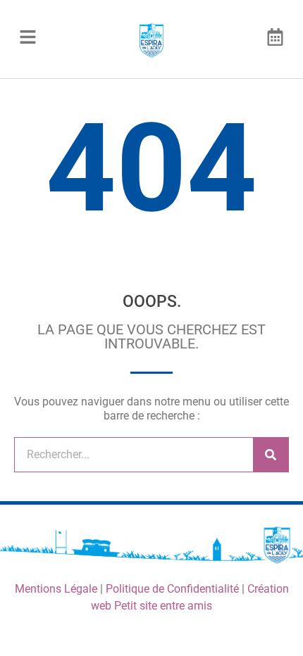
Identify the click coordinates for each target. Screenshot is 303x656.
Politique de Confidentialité (172, 588)
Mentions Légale (56, 588)
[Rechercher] (270, 455)
